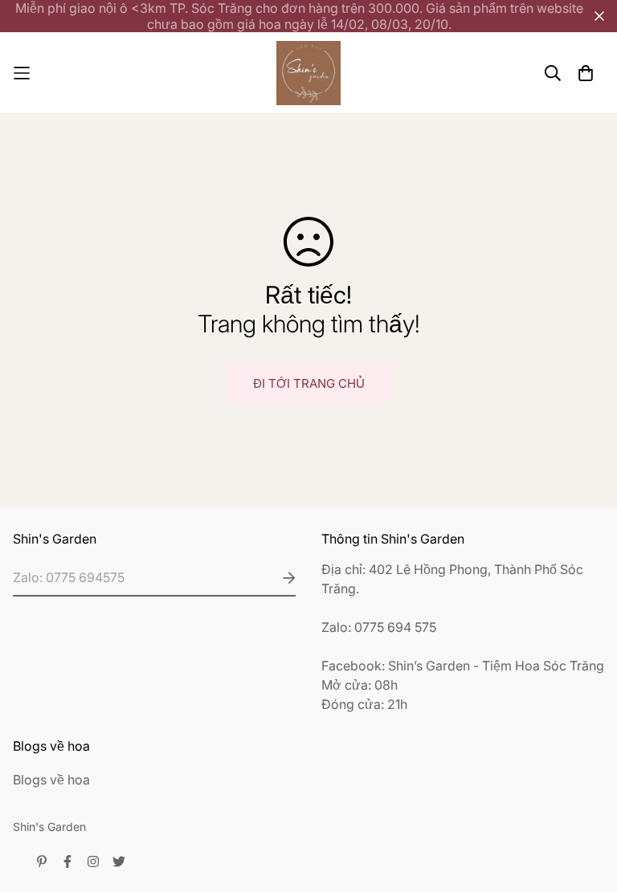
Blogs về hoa (51, 780)
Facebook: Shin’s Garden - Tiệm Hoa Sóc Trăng (462, 666)
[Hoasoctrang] (308, 73)
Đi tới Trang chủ (309, 383)
